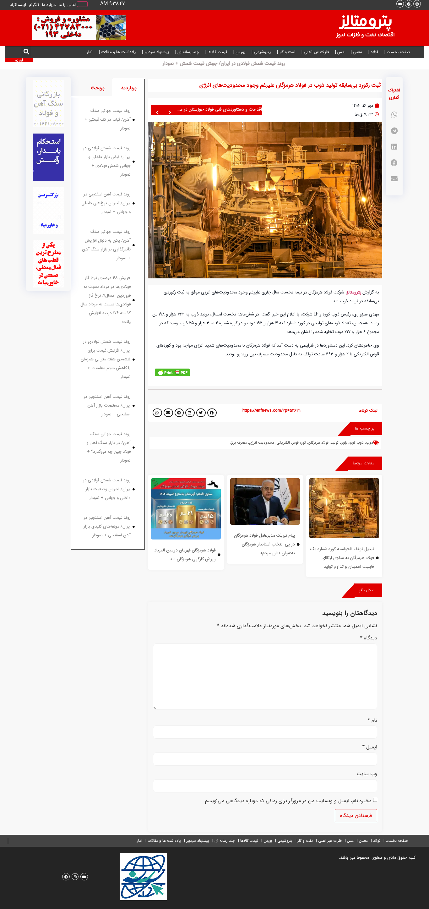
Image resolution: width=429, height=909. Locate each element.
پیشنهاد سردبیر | (155, 52)
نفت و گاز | (286, 52)
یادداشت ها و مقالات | (117, 52)
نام (372, 720)
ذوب (369, 443)
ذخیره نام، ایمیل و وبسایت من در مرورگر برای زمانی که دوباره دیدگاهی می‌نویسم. (288, 800)
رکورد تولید (339, 443)
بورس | (239, 52)
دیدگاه (368, 638)
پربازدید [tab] (129, 88)
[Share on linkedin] (394, 147)
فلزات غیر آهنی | (315, 52)
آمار (90, 52)
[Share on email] (394, 179)
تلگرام (34, 5)
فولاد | (373, 52)
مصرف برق (238, 443)
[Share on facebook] (394, 163)
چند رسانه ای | (187, 52)
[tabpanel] (108, 323)
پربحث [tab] (97, 88)
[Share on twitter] (201, 412)
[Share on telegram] (394, 131)
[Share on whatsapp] (394, 115)
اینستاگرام (18, 5)
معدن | (356, 52)
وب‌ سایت (366, 773)
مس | (340, 52)
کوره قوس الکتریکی (291, 443)
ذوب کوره (356, 443)
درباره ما (49, 5)
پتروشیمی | (261, 52)
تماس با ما (67, 5)
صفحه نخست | (397, 52)
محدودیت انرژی (261, 443)
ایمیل (369, 747)
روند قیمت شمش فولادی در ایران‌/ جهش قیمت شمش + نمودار (227, 63)
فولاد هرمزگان (318, 443)
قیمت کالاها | (216, 52)
